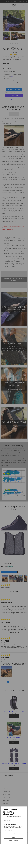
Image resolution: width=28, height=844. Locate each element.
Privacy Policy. (10, 830)
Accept (13, 833)
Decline (13, 837)
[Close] (25, 808)
